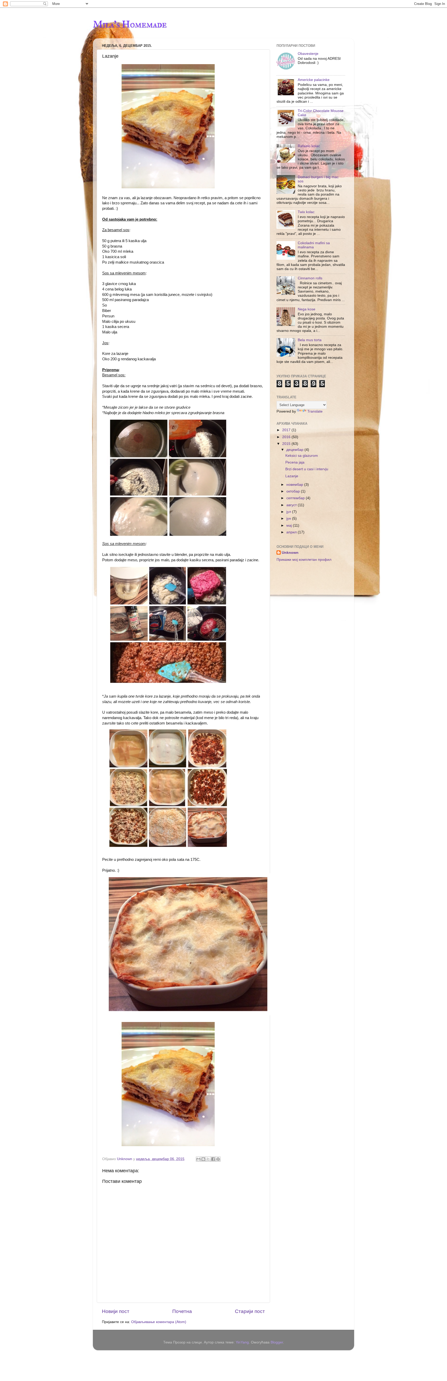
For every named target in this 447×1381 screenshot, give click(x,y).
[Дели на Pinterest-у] (218, 1159)
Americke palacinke (314, 80)
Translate (315, 411)
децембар (295, 450)
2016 (287, 437)
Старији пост (250, 1311)
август (292, 505)
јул (289, 512)
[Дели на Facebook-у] (213, 1159)
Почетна (182, 1311)
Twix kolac (306, 212)
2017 (287, 430)
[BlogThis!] (203, 1159)
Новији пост (115, 1311)
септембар (296, 498)
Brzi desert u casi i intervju (306, 469)
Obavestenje (308, 54)
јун (289, 518)
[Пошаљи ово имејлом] (198, 1159)
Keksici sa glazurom (301, 456)
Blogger (277, 1342)
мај (289, 525)
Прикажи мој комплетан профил (304, 560)
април (292, 532)
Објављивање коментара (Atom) (158, 1322)
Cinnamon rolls (310, 278)
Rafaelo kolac (309, 146)
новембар (295, 485)
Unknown (290, 553)
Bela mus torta (310, 340)
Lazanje (291, 476)
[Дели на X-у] (208, 1159)
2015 (287, 444)
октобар (293, 491)
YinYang (242, 1342)
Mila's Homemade (130, 24)
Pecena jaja (294, 462)
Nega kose (306, 309)
